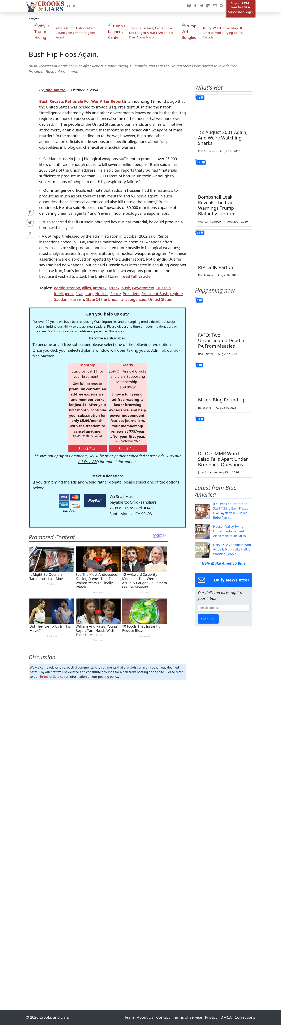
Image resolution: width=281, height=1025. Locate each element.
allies (86, 287)
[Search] (221, 6)
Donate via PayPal (95, 501)
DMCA (226, 1017)
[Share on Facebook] (30, 212)
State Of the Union (102, 299)
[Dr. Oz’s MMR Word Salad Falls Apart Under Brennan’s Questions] (223, 432)
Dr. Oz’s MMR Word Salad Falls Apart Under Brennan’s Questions (223, 459)
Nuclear (101, 293)
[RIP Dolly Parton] (223, 246)
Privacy (211, 1017)
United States (160, 299)
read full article (136, 276)
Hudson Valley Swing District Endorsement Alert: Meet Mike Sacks (229, 531)
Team (129, 1017)
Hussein (163, 287)
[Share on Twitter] (30, 223)
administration (67, 287)
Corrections (245, 1017)
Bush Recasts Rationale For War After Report (81, 101)
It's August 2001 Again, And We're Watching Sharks (222, 137)
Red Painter (205, 354)
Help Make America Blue (224, 563)
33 (198, 419)
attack (114, 287)
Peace (115, 293)
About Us (145, 1017)
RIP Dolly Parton (215, 267)
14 (198, 97)
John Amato (55, 89)
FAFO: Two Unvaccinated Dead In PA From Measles (222, 340)
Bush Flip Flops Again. (63, 54)
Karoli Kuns (205, 275)
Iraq (80, 293)
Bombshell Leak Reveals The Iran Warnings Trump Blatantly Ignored (217, 205)
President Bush (154, 293)
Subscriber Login (240, 12)
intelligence (64, 293)
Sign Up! (208, 619)
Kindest (69, 510)
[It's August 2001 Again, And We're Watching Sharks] (223, 111)
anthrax (100, 287)
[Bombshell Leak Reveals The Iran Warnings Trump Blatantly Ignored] (223, 175)
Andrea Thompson (210, 221)
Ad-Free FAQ (88, 461)
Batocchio (204, 407)
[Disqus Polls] (107, 732)
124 (199, 162)
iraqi (89, 293)
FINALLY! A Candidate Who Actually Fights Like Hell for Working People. (232, 549)
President (131, 293)
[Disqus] (107, 834)
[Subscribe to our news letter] (215, 6)
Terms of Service (51, 676)
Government (143, 287)
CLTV (71, 6)
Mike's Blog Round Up (222, 399)
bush (125, 287)
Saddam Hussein (69, 299)
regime (176, 293)
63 (198, 232)
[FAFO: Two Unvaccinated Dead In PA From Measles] (223, 313)
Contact (163, 1017)
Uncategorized (133, 299)
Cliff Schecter (206, 151)
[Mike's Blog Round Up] (223, 378)
